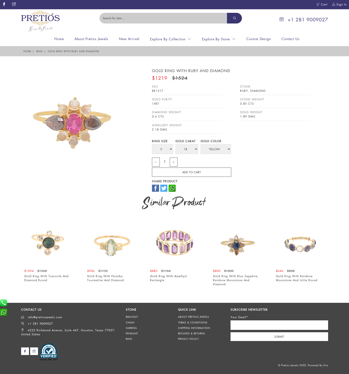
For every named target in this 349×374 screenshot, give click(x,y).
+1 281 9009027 (308, 19)
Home (59, 39)
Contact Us (291, 39)
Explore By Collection (167, 39)
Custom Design (258, 39)
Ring (39, 51)
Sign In (341, 4)
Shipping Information (194, 328)
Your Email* (239, 317)
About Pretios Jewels (91, 39)
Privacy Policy (188, 339)
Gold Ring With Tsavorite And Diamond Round (47, 278)
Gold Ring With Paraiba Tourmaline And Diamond (106, 278)
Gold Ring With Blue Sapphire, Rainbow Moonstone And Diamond (236, 280)
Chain (130, 322)
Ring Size (160, 141)
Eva (326, 365)
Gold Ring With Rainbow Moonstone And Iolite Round (297, 278)
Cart (323, 4)
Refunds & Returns (191, 333)
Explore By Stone (216, 39)
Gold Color (211, 141)
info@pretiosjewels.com (44, 317)
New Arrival (129, 39)
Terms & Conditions (193, 322)
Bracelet (132, 316)
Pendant (132, 333)
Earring (131, 328)
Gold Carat (185, 141)
